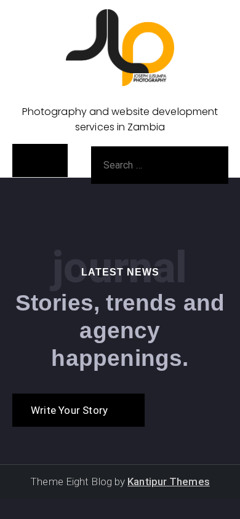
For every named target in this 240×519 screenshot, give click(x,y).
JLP (120, 96)
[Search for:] (159, 164)
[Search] (201, 164)
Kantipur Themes (168, 481)
